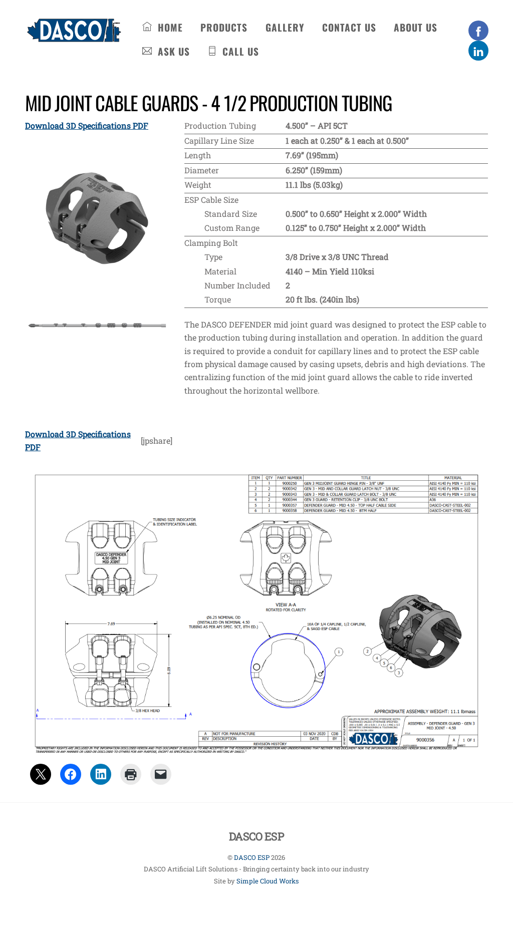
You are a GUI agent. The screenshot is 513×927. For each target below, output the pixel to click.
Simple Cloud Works (267, 880)
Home (169, 27)
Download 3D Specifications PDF (86, 125)
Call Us (239, 51)
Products (223, 27)
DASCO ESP (252, 857)
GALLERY (285, 27)
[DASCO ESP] (74, 36)
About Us (415, 27)
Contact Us (349, 27)
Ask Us (172, 51)
